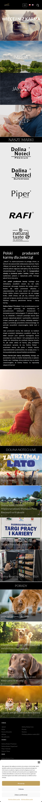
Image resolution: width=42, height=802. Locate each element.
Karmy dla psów (7, 732)
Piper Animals (6, 749)
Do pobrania (5, 737)
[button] (39, 762)
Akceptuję (21, 783)
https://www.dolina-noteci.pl (21, 127)
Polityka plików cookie (14, 799)
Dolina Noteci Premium (9, 744)
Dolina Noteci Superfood (9, 746)
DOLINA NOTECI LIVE (21, 449)
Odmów (21, 789)
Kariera (24, 732)
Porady (24, 729)
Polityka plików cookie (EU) (30, 734)
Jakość (4, 727)
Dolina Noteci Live (27, 727)
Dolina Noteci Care (8, 758)
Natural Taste (6, 751)
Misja (3, 729)
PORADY (21, 585)
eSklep (4, 734)
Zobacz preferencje (21, 795)
